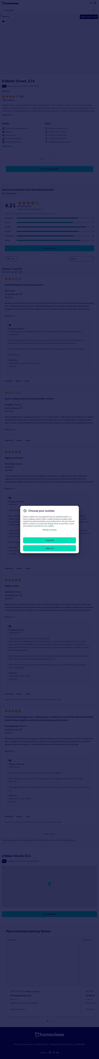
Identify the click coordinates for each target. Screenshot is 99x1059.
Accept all (50, 540)
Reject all (49, 548)
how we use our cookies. (44, 526)
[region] (49, 529)
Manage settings (49, 530)
